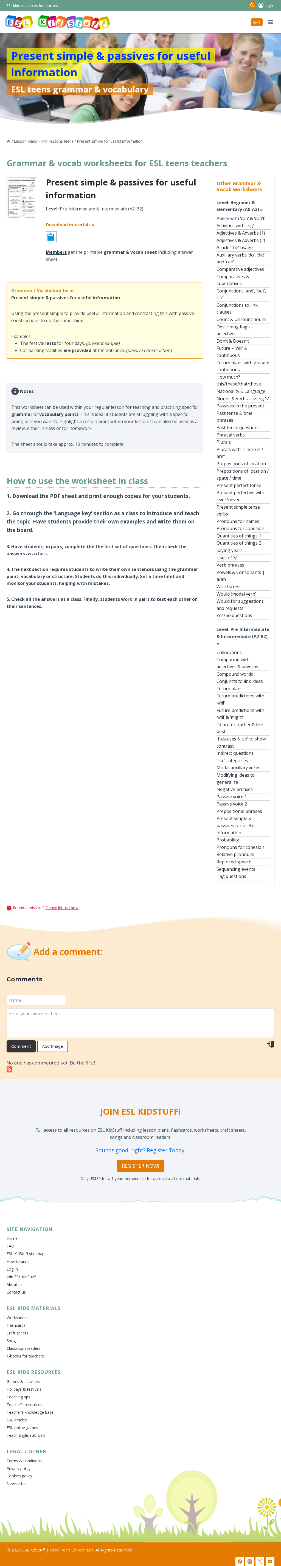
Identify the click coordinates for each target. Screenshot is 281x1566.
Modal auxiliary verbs (238, 768)
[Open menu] (270, 22)
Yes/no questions (234, 615)
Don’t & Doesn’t (233, 341)
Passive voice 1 (232, 797)
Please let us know (61, 907)
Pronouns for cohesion (240, 528)
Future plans (230, 689)
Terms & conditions (24, 1460)
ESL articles (17, 1420)
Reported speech (234, 862)
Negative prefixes (235, 789)
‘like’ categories (232, 760)
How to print (18, 1261)
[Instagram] (249, 1561)
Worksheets (17, 1317)
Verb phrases (230, 565)
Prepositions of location (241, 464)
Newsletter (16, 1483)
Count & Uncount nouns (241, 319)
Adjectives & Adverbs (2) (241, 240)
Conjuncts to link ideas (240, 681)
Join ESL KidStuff (21, 1276)
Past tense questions (238, 427)
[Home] (8, 141)
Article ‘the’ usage (235, 247)
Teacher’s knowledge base (30, 1412)
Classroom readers (23, 1348)
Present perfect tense (239, 485)
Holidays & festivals (24, 1389)
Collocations (229, 652)
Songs (12, 1340)
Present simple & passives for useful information (236, 825)
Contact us (16, 1292)
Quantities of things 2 (239, 543)
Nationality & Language (241, 391)
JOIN (256, 22)
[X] (259, 1561)
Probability (228, 840)
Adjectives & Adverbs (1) (241, 233)
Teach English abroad (26, 1435)
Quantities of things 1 (239, 536)
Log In (12, 1269)
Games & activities (23, 1381)
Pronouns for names (238, 521)
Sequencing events (236, 869)
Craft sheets (17, 1333)
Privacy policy (18, 1468)
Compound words (235, 674)
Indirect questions (235, 753)
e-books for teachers (25, 1356)
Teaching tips (18, 1396)
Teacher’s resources (24, 1404)
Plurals (224, 442)
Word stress (229, 587)
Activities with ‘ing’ (235, 225)
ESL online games (22, 1427)
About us (15, 1284)
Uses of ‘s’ (227, 558)
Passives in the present (240, 406)
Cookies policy (19, 1475)
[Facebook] (239, 1561)
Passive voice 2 (232, 804)
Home (12, 1238)
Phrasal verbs (231, 435)
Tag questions (231, 876)
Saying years (230, 550)
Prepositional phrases (239, 811)
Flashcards (16, 1325)
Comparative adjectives (240, 269)
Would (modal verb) (237, 594)
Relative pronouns (235, 854)
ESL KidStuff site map (25, 1253)
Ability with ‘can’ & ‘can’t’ (241, 218)
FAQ (10, 1246)
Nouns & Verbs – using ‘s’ (243, 399)
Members (56, 252)
